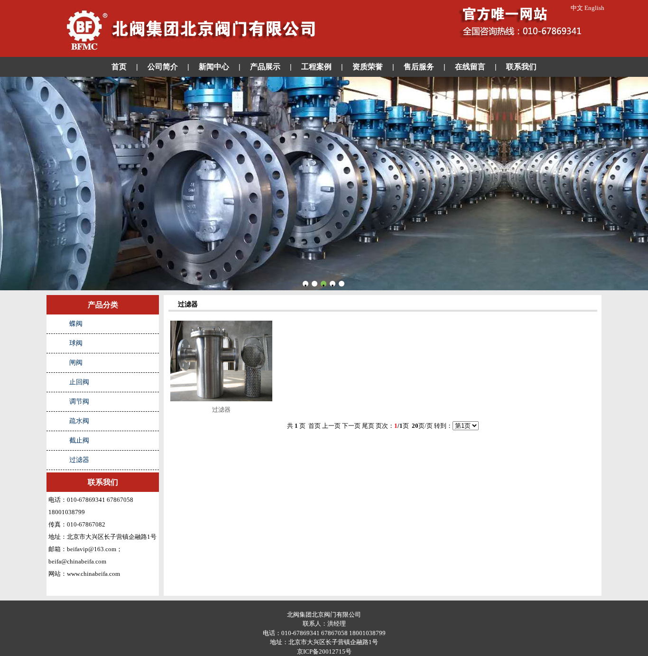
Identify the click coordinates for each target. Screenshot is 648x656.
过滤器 (79, 459)
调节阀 (79, 401)
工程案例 (316, 67)
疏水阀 (79, 421)
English (594, 7)
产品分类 (103, 305)
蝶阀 (76, 323)
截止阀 (79, 440)
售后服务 (419, 67)
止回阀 (79, 382)
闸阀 (76, 362)
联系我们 (521, 67)
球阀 (76, 343)
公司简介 (163, 67)
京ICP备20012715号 (324, 651)
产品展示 (265, 67)
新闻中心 (214, 67)
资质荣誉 (367, 67)
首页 (119, 67)
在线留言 (470, 67)
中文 (577, 7)
